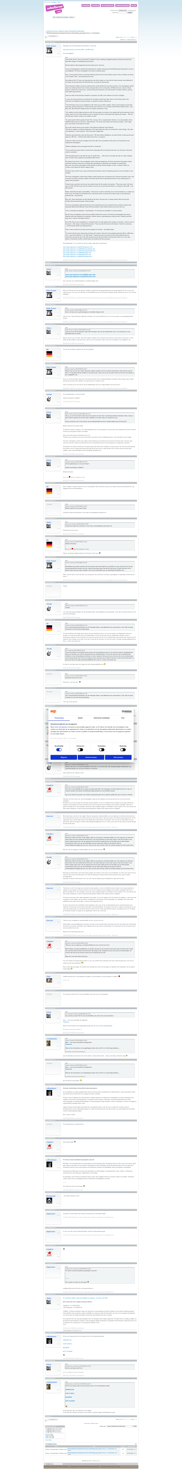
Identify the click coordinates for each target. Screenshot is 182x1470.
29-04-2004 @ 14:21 (79, 650)
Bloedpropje (50, 1196)
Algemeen (61, 31)
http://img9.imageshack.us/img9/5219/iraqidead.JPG (77, 256)
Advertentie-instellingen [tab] (102, 718)
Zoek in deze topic (131, 39)
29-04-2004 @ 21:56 (81, 1040)
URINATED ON (67, 1340)
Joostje (49, 394)
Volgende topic (94, 1423)
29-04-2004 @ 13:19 (81, 310)
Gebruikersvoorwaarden (93, 1466)
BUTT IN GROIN (67, 1351)
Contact (118, 1466)
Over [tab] (123, 718)
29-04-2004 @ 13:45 (83, 524)
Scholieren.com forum (52, 31)
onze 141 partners (61, 727)
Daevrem (49, 816)
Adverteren (74, 1466)
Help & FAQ (111, 1466)
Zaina (48, 976)
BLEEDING (66, 1347)
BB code (47, 1434)
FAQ (54, 17)
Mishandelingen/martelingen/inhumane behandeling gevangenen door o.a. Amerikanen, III (92, 1448)
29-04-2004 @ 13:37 (85, 414)
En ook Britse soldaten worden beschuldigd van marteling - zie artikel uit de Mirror (85, 1298)
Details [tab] (80, 718)
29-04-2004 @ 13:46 (81, 676)
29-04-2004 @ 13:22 (85, 329)
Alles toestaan (118, 757)
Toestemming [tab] (59, 718)
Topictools (122, 39)
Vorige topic (87, 1423)
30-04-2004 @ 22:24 (85, 1269)
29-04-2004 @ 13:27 (81, 369)
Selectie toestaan (91, 757)
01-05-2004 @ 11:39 (85, 1366)
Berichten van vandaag (62, 17)
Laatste (133, 37)
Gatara (48, 269)
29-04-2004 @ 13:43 (81, 506)
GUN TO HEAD (67, 1344)
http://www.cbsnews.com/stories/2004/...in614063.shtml (78, 49)
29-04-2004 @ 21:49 (85, 1014)
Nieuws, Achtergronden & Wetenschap (74, 31)
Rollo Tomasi (51, 46)
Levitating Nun (51, 1039)
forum (59, 2)
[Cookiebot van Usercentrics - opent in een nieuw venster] (123, 711)
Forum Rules (49, 1440)
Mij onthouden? (132, 10)
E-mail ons (119, 1464)
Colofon (104, 1466)
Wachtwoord (115, 12)
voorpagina (53, 2)
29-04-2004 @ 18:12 (82, 835)
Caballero (49, 785)
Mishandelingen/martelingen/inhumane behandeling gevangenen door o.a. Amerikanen (74, 33)
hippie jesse (50, 1214)
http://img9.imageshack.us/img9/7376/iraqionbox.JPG (78, 247)
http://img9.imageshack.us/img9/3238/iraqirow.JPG (77, 254)
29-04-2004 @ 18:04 (82, 787)
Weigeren (64, 757)
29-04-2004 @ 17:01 (82, 764)
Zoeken (71, 17)
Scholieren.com (127, 1464)
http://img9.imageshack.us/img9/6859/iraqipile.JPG (77, 252)
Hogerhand (66, 1022)
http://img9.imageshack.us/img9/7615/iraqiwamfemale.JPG (79, 251)
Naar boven (134, 1464)
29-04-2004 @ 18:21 (82, 943)
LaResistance (51, 1088)
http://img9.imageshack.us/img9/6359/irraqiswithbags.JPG (79, 249)
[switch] (80, 749)
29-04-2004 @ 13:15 (85, 271)
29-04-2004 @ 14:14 (81, 625)
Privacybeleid (82, 1466)
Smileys (47, 1435)
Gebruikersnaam (114, 10)
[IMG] (47, 1436)
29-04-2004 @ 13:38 (81, 462)
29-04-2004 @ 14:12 (82, 605)
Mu (47, 349)
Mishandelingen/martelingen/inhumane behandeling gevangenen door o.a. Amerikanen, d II (92, 1452)
